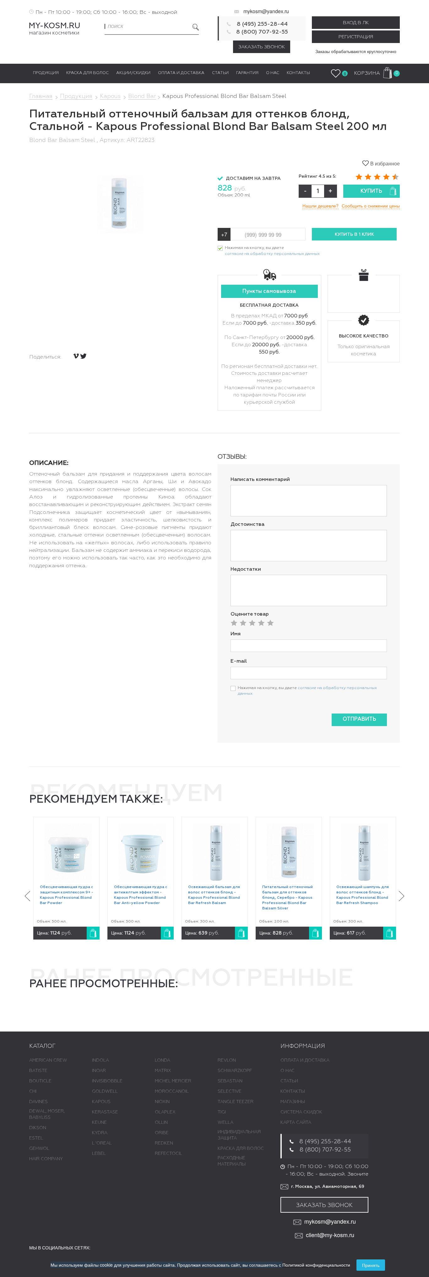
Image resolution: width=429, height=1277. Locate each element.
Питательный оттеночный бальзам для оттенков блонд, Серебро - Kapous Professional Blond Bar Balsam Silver (287, 898)
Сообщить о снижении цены (371, 205)
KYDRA (99, 1133)
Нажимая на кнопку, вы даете (272, 251)
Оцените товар (250, 614)
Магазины (292, 1102)
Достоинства (247, 524)
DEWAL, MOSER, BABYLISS (47, 1114)
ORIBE (162, 1133)
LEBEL (99, 1153)
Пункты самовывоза (269, 291)
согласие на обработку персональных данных (272, 254)
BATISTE (38, 1071)
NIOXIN (162, 1102)
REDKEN (164, 1143)
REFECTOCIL (168, 1153)
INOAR (99, 1071)
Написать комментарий (260, 479)
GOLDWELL (105, 1091)
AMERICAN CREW (48, 1060)
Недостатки (246, 569)
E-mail (239, 661)
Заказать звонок (261, 47)
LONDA (162, 1060)
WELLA (225, 1122)
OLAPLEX (165, 1112)
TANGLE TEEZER (235, 1102)
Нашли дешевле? (320, 205)
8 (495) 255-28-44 (262, 24)
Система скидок (301, 1112)
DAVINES (38, 1102)
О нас (287, 1071)
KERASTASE (105, 1112)
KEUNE (99, 1122)
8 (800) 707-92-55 (262, 32)
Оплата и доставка (304, 1060)
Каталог (42, 1046)
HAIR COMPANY (46, 1159)
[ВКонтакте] (76, 355)
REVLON (227, 1060)
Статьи (289, 1081)
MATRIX (163, 1071)
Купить (371, 191)
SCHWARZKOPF (235, 1071)
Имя (236, 634)
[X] (83, 356)
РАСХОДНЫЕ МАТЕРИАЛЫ (232, 1161)
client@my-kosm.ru (330, 1235)
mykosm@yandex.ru (266, 11)
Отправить (359, 719)
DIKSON (37, 1128)
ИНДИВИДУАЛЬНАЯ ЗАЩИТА (239, 1135)
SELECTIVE (230, 1091)
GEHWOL (39, 1148)
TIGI (222, 1112)
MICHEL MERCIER (173, 1081)
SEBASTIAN (230, 1081)
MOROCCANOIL (172, 1091)
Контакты (292, 1091)
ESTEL (36, 1138)
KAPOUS (101, 1102)
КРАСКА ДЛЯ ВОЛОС (241, 1148)
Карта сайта (295, 1122)
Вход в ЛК (356, 22)
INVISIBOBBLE (107, 1081)
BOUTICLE (40, 1081)
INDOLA (100, 1060)
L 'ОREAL (102, 1143)
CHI (32, 1091)
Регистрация (356, 37)
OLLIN (161, 1122)
